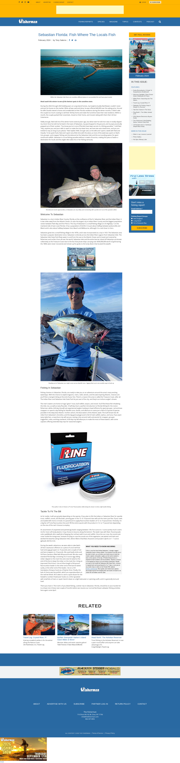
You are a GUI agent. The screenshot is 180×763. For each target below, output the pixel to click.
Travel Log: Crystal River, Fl (141, 103)
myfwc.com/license (91, 569)
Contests (137, 22)
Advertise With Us (56, 704)
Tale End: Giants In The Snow (142, 109)
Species (101, 22)
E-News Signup (59, 2)
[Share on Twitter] (72, 40)
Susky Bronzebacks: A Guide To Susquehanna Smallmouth (142, 91)
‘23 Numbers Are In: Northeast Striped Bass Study (142, 125)
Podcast (150, 22)
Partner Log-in (100, 704)
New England (137, 218)
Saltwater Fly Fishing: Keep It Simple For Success (142, 106)
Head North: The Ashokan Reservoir (107, 637)
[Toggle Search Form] (160, 21)
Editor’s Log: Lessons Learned (142, 134)
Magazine (114, 22)
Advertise (47, 2)
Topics (125, 22)
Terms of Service (97, 733)
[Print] (75, 40)
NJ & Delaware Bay (140, 223)
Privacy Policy (110, 733)
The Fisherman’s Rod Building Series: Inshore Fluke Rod (142, 121)
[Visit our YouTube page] (28, 2)
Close (2, 762)
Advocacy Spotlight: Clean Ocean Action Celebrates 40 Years (143, 95)
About (38, 2)
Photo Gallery (137, 137)
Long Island (137, 221)
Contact (70, 2)
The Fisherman (28, 22)
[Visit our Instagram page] (25, 2)
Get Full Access (142, 35)
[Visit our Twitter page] (22, 2)
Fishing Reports (86, 22)
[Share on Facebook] (69, 40)
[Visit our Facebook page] (19, 2)
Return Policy (122, 704)
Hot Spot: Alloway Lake (140, 139)
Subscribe (79, 704)
